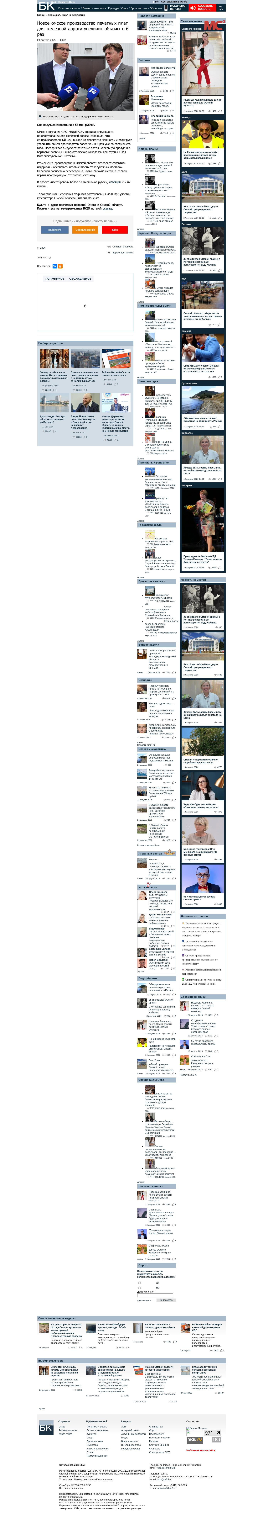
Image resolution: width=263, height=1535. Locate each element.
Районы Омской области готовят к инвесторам (159, 1368)
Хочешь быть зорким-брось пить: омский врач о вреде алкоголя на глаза (202, 470)
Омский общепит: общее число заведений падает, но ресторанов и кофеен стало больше (202, 316)
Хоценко (153, 859)
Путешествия (189, 383)
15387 (74, 1348)
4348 (166, 957)
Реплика (144, 60)
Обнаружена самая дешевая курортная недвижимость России (161, 758)
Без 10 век (154, 1060)
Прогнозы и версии (151, 581)
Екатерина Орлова (159, 949)
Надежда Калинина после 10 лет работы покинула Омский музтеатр (160, 1025)
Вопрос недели (148, 644)
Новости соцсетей (193, 579)
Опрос (152, 1430)
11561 (166, 968)
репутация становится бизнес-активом (161, 953)
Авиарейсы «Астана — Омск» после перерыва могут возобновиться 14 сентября (161, 774)
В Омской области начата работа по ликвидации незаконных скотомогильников (158, 831)
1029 (167, 840)
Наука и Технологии (73, 14)
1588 (167, 1055)
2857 (166, 946)
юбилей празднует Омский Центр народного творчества (161, 1067)
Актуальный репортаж (153, 462)
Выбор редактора (50, 343)
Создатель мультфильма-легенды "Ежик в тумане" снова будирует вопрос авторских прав (161, 1215)
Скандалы (145, 679)
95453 (173, 33)
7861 (167, 1259)
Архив (142, 138)
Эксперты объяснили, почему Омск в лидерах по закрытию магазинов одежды (64, 1371)
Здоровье (187, 433)
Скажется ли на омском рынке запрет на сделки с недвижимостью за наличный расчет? (111, 1371)
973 (168, 800)
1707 (214, 325)
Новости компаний (151, 15)
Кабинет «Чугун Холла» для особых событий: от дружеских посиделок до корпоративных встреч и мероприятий (162, 42)
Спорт (124, 8)
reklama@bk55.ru (166, 1488)
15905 (167, 737)
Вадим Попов (156, 928)
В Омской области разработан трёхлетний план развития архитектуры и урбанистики (162, 811)
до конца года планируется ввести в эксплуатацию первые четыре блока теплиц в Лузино (162, 869)
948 (168, 1016)
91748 (174, 1401)
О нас (62, 1426)
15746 (167, 720)
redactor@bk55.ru (166, 1468)
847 (168, 782)
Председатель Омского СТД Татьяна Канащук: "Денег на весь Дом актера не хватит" (202, 559)
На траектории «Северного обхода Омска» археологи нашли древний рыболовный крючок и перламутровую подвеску (66, 1330)
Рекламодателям (68, 1430)
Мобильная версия (178, 7)
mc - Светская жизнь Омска (171, 1)
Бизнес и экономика (94, 8)
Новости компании (97, 1456)
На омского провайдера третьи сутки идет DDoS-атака (112, 1327)
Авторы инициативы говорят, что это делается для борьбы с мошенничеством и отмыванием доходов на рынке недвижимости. (114, 1385)
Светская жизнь (191, 21)
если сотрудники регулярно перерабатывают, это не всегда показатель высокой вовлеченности (161, 902)
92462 (127, 1396)
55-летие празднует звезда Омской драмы (161, 1232)
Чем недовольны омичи (154, 305)
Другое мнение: (145, 1291)
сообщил (115, 182)
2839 (167, 672)
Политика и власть (69, 8)
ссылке (107, 208)
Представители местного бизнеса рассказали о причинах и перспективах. (66, 1382)
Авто (123, 1426)
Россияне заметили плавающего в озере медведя (201, 971)
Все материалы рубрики (148, 845)
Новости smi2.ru (146, 745)
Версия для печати (122, 252)
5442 (167, 1240)
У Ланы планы (148, 148)
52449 (79, 1390)
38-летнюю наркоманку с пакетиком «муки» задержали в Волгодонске (198, 945)
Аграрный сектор (150, 853)
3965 (216, 1350)
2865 (166, 926)
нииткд (47, 257)
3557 (166, 912)
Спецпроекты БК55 (151, 1079)
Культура (113, 8)
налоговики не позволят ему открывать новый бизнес (162, 1049)
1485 (167, 878)
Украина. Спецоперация (154, 233)
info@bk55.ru (164, 1479)
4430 (168, 1342)
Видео (124, 1437)
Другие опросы (144, 1300)
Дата (184, 172)
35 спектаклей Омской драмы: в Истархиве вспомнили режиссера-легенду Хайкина (201, 262)
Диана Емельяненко (160, 914)
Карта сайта (65, 1434)
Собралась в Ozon (159, 1245)
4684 (121, 1348)
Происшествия (139, 8)
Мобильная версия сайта (200, 1450)
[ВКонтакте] (55, 266)
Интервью (187, 485)
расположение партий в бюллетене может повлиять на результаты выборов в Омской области (161, 938)
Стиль (90, 1452)
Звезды (186, 117)
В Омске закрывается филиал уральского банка (160, 1326)
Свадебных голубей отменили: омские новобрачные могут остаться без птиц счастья (201, 368)
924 (168, 820)
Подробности (147, 978)
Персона (186, 224)
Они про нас (156, 1426)
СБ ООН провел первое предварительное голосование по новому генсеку (200, 959)
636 (169, 765)
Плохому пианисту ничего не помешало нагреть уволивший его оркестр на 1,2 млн (161, 690)
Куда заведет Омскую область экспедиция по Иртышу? (204, 1370)
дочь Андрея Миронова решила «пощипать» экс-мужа (161, 713)
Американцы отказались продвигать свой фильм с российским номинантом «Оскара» (162, 729)
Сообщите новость (205, 7)
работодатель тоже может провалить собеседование (160, 920)
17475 (173, 51)
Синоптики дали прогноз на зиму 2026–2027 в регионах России (201, 981)
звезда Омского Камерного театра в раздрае (160, 1252)
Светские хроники (150, 1186)
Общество (156, 8)
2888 (214, 568)
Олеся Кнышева (158, 892)
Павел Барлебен (158, 960)
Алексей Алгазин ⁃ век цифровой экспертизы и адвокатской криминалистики (161, 26)
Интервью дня (148, 381)
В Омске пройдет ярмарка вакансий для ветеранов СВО (207, 1327)
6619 (167, 698)
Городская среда (150, 524)
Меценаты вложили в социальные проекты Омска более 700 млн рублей (161, 792)
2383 (167, 1225)
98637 (221, 1393)
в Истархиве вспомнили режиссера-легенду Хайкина (162, 1009)
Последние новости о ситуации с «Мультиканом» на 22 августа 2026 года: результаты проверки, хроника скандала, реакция (201, 929)
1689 (214, 377)
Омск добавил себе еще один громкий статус (159, 965)
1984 (214, 479)
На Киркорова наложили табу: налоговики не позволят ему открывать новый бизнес (200, 155)
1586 (167, 1073)
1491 (167, 1034)
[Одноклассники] (60, 266)
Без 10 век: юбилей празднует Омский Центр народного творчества (200, 209)
